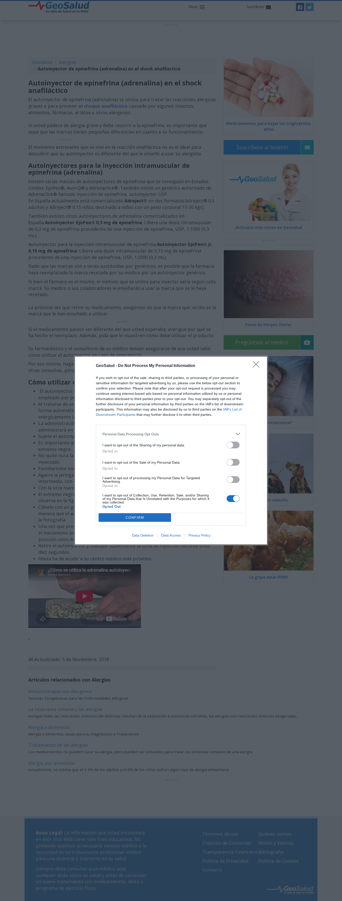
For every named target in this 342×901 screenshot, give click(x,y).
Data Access (171, 535)
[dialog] (171, 450)
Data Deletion (142, 535)
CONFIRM (135, 518)
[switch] (233, 445)
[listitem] (171, 434)
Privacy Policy (199, 535)
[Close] (257, 366)
